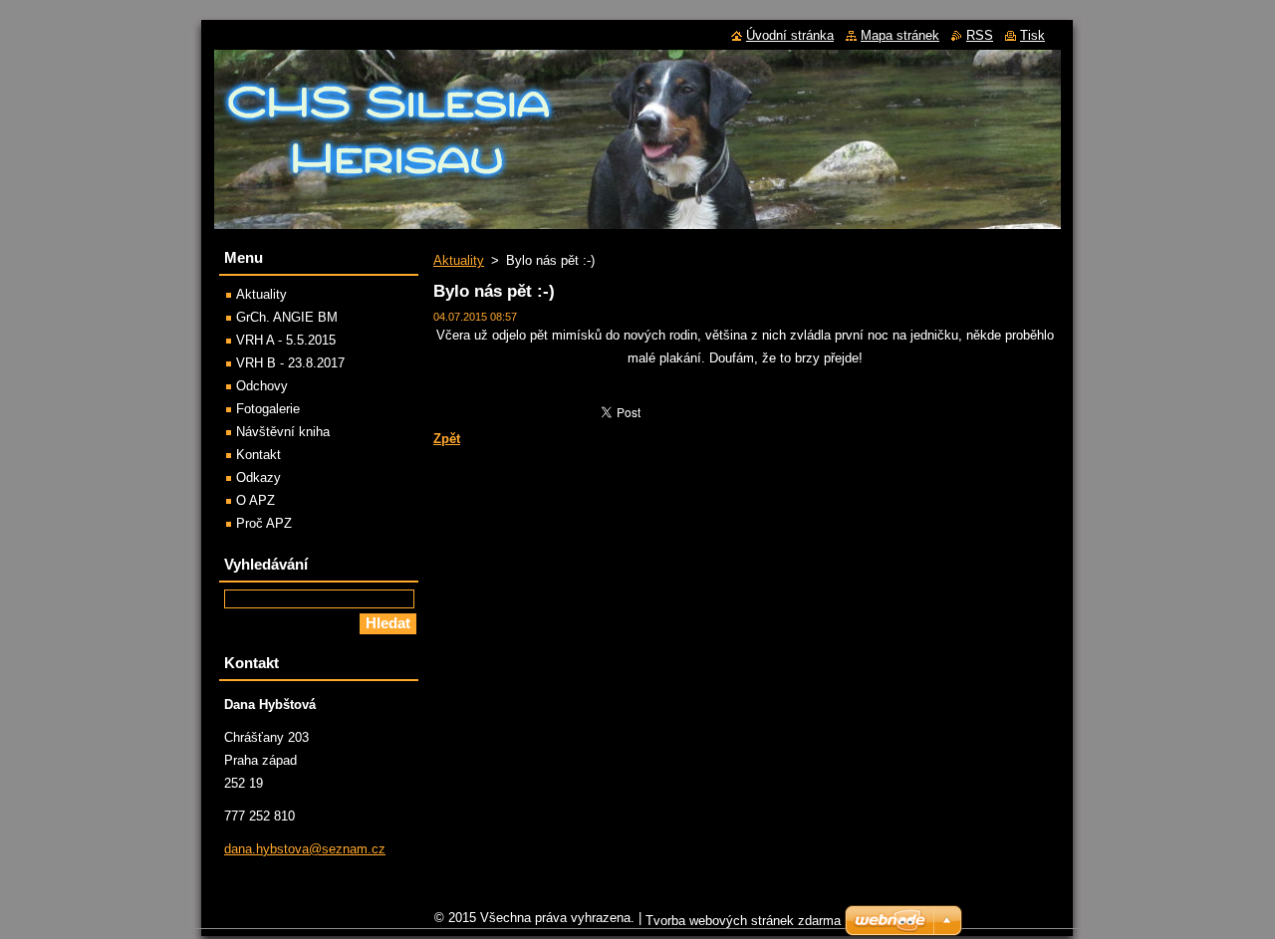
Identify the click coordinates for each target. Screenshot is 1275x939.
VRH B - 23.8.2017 (290, 362)
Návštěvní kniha (283, 431)
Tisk (1032, 35)
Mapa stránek (900, 35)
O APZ (255, 500)
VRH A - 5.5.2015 (286, 340)
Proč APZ (264, 523)
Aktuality (458, 260)
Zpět (446, 438)
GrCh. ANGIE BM (287, 317)
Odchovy (262, 385)
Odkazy (258, 477)
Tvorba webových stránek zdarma (743, 920)
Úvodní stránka (790, 35)
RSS (979, 35)
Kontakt (258, 454)
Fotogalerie (268, 408)
